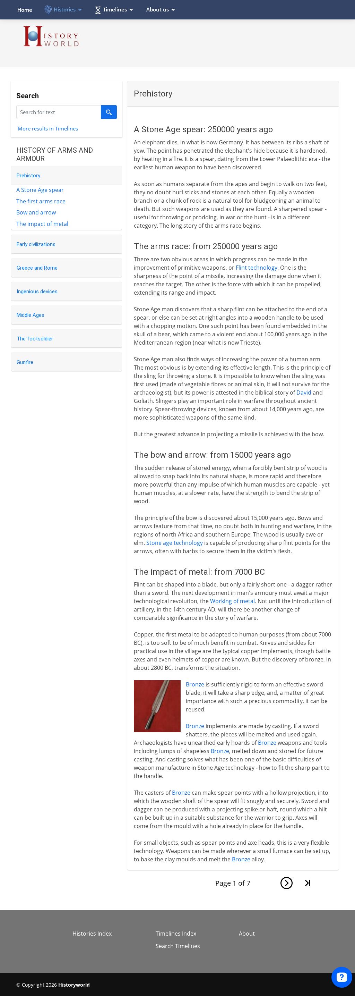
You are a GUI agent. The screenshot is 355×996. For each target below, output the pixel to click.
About (247, 933)
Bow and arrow (36, 212)
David (303, 392)
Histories (65, 9)
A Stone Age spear (40, 190)
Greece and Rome (37, 268)
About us (157, 9)
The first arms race (41, 201)
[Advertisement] (212, 43)
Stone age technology (174, 543)
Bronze (195, 684)
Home (24, 9)
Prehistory (28, 175)
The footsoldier (35, 339)
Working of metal (232, 601)
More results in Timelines (48, 128)
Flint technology (256, 267)
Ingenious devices (37, 291)
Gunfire (25, 362)
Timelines (115, 9)
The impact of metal (42, 224)
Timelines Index (176, 933)
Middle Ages (30, 315)
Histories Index (92, 933)
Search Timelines (178, 946)
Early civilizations (36, 244)
